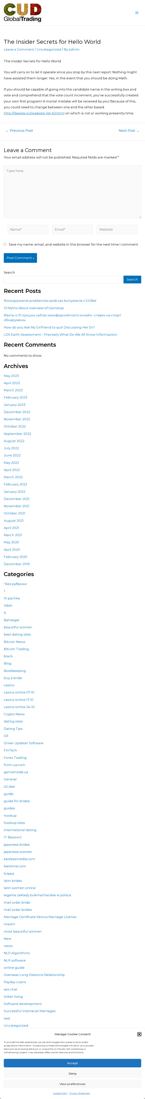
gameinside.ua (16, 772)
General (10, 779)
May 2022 (11, 463)
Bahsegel (11, 620)
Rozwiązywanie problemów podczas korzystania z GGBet (50, 301)
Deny (72, 1073)
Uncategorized (49, 49)
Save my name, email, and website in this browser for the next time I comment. (74, 244)
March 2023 (13, 390)
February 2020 (15, 557)
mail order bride (17, 902)
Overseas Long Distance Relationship (34, 975)
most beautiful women (23, 931)
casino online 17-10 (18, 700)
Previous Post (19, 130)
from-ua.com (14, 765)
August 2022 (14, 441)
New (7, 939)
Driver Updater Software (23, 743)
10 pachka (12, 598)
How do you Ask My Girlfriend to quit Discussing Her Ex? (49, 327)
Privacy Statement (79, 1093)
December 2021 (16, 499)
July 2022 (11, 448)
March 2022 (13, 477)
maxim (9, 924)
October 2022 (15, 426)
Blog (8, 663)
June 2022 (12, 455)
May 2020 (11, 542)
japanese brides (17, 844)
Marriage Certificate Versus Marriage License (40, 917)
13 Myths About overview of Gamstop (34, 308)
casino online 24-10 (19, 707)
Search (9, 272)
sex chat (10, 989)
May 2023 (11, 376)
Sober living (13, 996)
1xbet (8, 605)
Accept (72, 1063)
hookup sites (14, 823)
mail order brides (18, 910)
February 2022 (15, 484)
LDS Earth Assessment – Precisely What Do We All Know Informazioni (60, 334)
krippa (9, 873)
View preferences (72, 1084)
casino (9, 685)
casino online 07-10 (19, 692)
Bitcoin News (14, 642)
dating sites (13, 721)
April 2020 (12, 549)
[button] (139, 1034)
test (7, 1018)
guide (8, 794)
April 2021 (11, 528)
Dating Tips (13, 729)
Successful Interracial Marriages (30, 1011)
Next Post (129, 130)
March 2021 (13, 535)
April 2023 (12, 383)
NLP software (15, 960)
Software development (23, 1004)
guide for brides (17, 801)
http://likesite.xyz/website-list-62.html (34, 113)
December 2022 (17, 412)
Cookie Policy (60, 1093)
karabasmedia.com (19, 859)
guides (9, 808)
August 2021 (14, 521)
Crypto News (14, 714)
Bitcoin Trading (16, 649)
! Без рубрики (15, 584)
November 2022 (17, 419)
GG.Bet (9, 787)
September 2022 (17, 434)
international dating (20, 830)
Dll (6, 736)
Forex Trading (15, 758)
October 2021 (14, 513)
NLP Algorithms (17, 953)
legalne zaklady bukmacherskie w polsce (37, 895)
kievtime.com (15, 866)
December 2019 (17, 564)
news (8, 946)
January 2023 (14, 405)
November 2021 (16, 506)
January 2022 (14, 492)
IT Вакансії (13, 837)
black (8, 656)
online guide (14, 968)
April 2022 (12, 470)
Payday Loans (15, 982)
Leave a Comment (19, 49)
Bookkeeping (15, 671)
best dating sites (17, 634)
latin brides (13, 881)
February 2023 (15, 397)
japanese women (18, 852)
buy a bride (13, 678)
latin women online (20, 888)
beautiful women (18, 627)
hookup (10, 815)
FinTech (10, 750)
